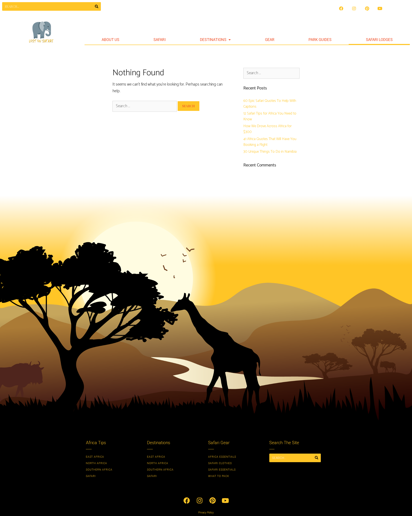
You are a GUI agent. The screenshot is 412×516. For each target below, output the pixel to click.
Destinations (213, 39)
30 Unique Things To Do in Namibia (270, 152)
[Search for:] (145, 106)
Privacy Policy (206, 512)
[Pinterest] (366, 8)
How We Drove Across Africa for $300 (267, 129)
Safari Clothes (220, 463)
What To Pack (218, 476)
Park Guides (320, 39)
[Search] (96, 6)
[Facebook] (341, 8)
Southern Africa (99, 469)
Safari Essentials (222, 469)
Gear (269, 39)
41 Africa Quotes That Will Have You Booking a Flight (269, 142)
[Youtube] (379, 8)
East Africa (95, 456)
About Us (110, 39)
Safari (159, 39)
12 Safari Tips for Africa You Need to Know (269, 116)
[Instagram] (354, 8)
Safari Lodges (379, 39)
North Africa (96, 463)
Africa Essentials (222, 456)
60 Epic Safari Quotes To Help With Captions (269, 104)
